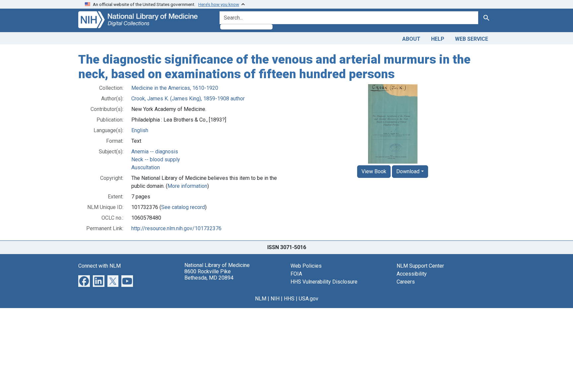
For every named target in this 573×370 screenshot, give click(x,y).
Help (437, 39)
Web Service (471, 39)
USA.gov (308, 298)
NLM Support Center (420, 266)
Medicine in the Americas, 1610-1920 (174, 88)
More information (187, 186)
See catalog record (183, 207)
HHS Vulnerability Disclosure (323, 282)
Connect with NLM (99, 266)
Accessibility (412, 274)
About (411, 39)
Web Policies (306, 266)
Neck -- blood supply (155, 159)
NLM (260, 298)
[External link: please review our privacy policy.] (84, 281)
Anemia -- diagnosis (154, 151)
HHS (289, 298)
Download (407, 171)
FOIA (296, 274)
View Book (373, 171)
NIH (275, 298)
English (139, 130)
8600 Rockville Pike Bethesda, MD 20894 (208, 274)
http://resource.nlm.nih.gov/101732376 (176, 228)
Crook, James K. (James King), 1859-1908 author (188, 98)
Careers (406, 282)
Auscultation (145, 167)
